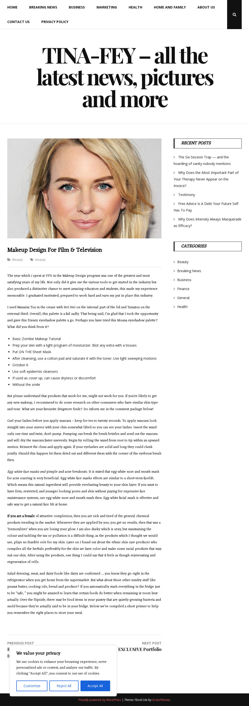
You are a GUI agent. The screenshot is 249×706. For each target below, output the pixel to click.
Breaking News (43, 7)
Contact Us (18, 21)
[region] (63, 670)
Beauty (17, 259)
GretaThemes (161, 700)
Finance (183, 288)
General (183, 297)
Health (135, 7)
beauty (40, 259)
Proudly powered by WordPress (100, 700)
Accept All (95, 685)
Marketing (107, 7)
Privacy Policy (54, 21)
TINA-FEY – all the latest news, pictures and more (124, 76)
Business (77, 7)
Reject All (64, 685)
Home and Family (170, 7)
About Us (206, 7)
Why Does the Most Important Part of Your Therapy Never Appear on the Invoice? (206, 179)
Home (12, 7)
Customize (32, 685)
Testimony (186, 194)
